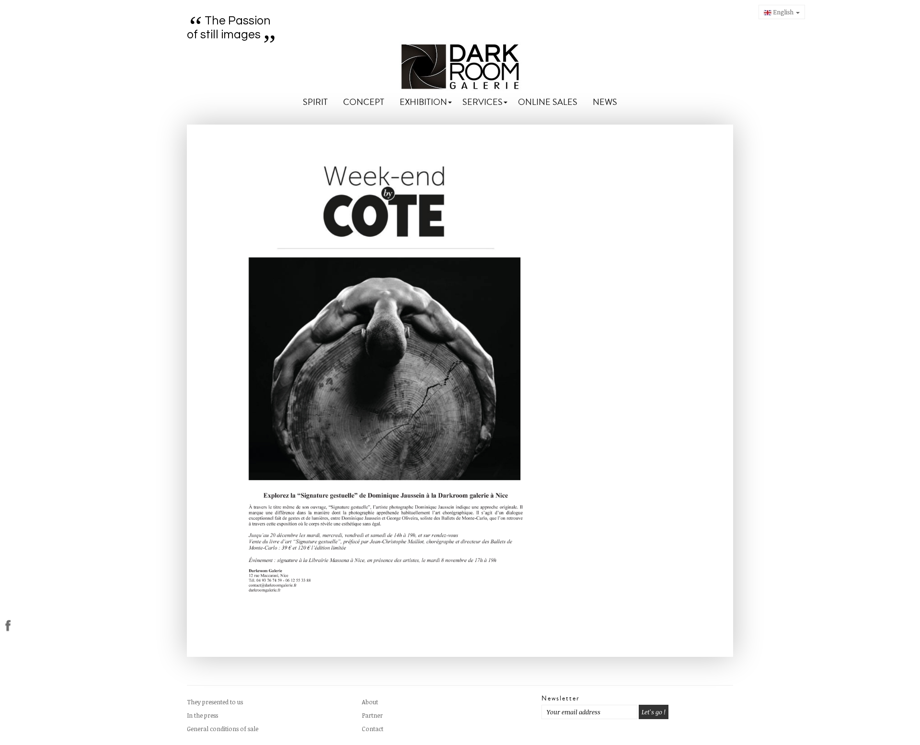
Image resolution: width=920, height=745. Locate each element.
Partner (372, 715)
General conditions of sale (222, 728)
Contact (372, 728)
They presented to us (215, 702)
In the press (202, 715)
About (370, 702)
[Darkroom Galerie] (460, 66)
